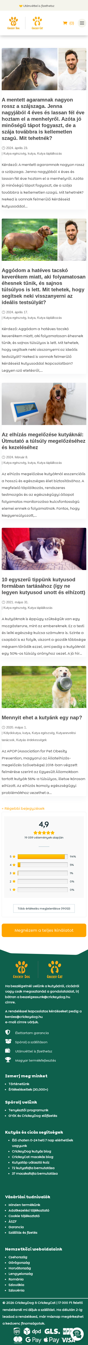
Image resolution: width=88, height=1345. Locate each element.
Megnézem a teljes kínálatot (44, 930)
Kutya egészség (14, 153)
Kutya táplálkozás (49, 153)
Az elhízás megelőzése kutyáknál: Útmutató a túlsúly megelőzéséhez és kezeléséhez (43, 441)
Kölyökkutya (12, 733)
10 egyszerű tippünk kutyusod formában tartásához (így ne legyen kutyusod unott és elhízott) (43, 586)
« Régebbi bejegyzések (23, 808)
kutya (31, 153)
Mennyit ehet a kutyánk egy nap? (42, 717)
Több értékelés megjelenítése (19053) (44, 908)
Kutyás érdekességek (31, 740)
